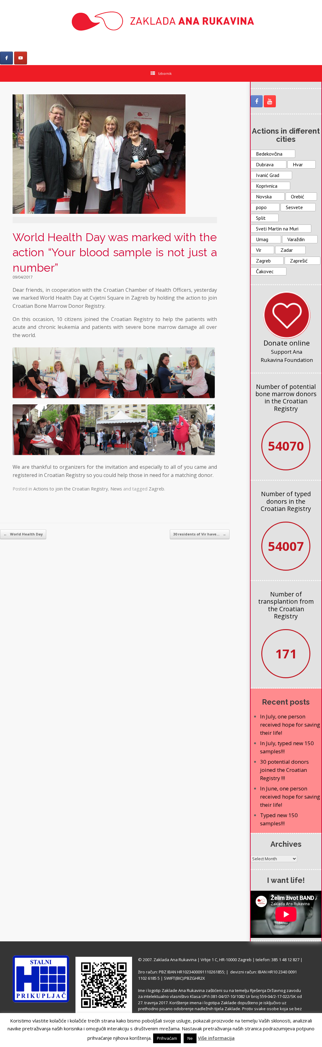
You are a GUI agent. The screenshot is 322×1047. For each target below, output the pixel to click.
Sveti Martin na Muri (277, 228)
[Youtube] (20, 58)
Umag (262, 239)
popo (261, 207)
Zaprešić (299, 261)
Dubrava (265, 164)
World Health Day (23, 534)
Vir (258, 250)
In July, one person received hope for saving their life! (290, 724)
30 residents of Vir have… (199, 534)
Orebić (297, 196)
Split (261, 218)
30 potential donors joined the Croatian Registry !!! (284, 770)
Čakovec (265, 271)
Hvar (298, 164)
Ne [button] (190, 1038)
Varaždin (296, 239)
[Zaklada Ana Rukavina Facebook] (257, 101)
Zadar (286, 250)
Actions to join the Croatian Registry (70, 489)
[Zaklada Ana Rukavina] (161, 21)
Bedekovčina (269, 154)
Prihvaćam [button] (167, 1038)
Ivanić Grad (267, 175)
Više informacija (216, 1038)
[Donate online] (286, 315)
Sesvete (294, 207)
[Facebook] (6, 58)
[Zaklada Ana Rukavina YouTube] (270, 101)
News (116, 489)
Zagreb (156, 489)
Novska (264, 196)
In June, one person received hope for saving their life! (290, 796)
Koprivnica (266, 186)
